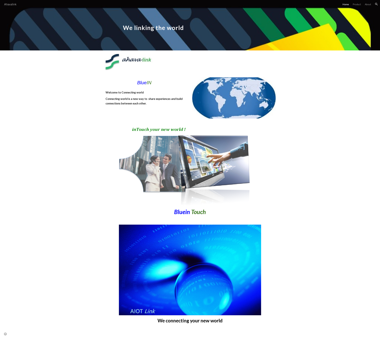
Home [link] (345, 4)
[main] (153, 25)
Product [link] (357, 4)
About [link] (368, 4)
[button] (376, 4)
